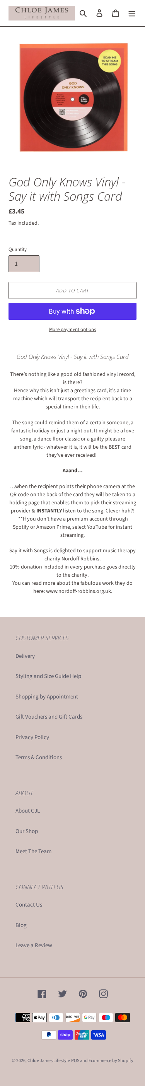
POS (75, 1060)
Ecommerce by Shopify (111, 1060)
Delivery (25, 656)
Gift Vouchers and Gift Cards (48, 717)
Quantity (18, 249)
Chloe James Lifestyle (48, 1060)
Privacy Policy (32, 737)
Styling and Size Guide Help (48, 676)
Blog (21, 925)
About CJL (27, 811)
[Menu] (132, 13)
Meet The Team (33, 851)
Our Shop (26, 831)
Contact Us (28, 905)
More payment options (72, 329)
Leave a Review (33, 945)
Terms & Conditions (38, 757)
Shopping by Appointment (46, 697)
